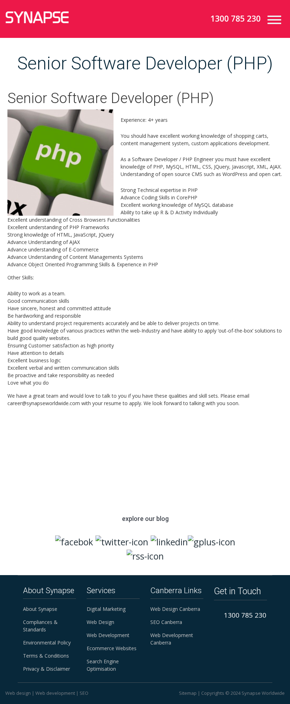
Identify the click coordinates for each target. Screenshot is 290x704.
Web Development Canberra (171, 639)
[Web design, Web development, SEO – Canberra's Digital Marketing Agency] (37, 17)
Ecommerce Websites (112, 648)
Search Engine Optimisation (103, 665)
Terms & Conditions (46, 655)
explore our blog (145, 518)
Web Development (108, 635)
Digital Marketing (106, 609)
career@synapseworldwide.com (171, 443)
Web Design (100, 622)
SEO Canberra (166, 622)
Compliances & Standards (40, 626)
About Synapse (40, 609)
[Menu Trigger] (271, 19)
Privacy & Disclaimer (46, 668)
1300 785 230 (235, 18)
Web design (18, 693)
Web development (55, 693)
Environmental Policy (47, 642)
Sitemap (188, 693)
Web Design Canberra (175, 609)
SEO (84, 693)
